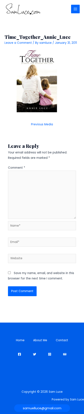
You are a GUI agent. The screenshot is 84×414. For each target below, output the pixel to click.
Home (20, 340)
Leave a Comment (18, 43)
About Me (40, 340)
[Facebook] (19, 354)
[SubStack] (65, 354)
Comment (16, 168)
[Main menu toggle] (75, 9)
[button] (42, 408)
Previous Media (42, 124)
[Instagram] (49, 354)
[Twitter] (34, 354)
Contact (62, 340)
